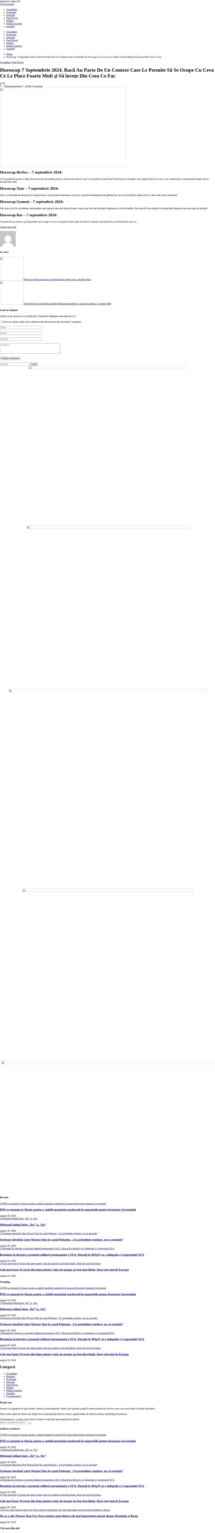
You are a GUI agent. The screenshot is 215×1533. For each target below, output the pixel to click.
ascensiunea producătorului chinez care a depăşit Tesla (57, 279)
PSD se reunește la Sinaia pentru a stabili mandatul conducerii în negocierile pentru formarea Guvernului (68, 1209)
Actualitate (11, 9)
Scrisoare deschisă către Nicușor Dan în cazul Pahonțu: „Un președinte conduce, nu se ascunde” (61, 1239)
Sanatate (10, 26)
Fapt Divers (12, 18)
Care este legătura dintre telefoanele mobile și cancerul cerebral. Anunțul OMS (67, 303)
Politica (10, 20)
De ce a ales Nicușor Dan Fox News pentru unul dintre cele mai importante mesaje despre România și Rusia (69, 1516)
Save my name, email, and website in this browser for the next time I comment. (42, 321)
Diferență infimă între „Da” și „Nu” (23, 1224)
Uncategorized (13, 1396)
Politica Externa (14, 23)
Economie (11, 12)
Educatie (10, 15)
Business (10, 1376)
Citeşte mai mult (8, 227)
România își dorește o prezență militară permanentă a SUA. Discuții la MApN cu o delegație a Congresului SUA (72, 1254)
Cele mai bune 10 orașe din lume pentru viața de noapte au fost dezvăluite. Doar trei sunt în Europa (64, 1269)
